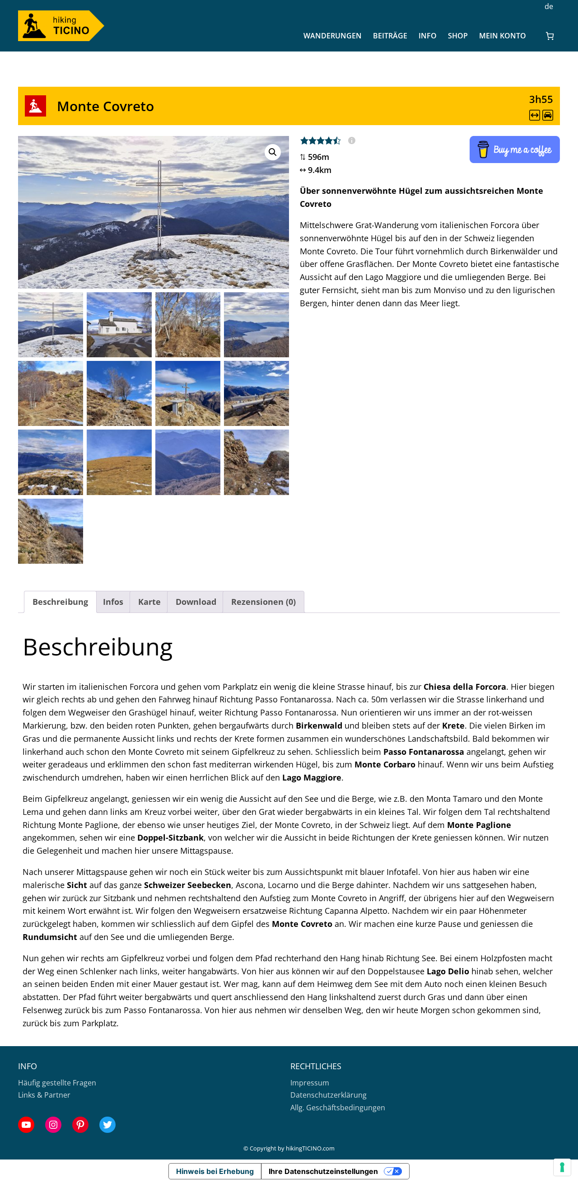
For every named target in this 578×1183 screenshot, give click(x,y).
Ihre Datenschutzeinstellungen (323, 1171)
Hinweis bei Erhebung (215, 1171)
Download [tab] (196, 601)
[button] (273, 152)
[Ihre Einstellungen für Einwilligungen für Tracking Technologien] (562, 1167)
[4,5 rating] (327, 140)
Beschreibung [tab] (60, 601)
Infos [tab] (113, 601)
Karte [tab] (149, 601)
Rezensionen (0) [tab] (263, 601)
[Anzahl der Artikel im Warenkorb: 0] (550, 36)
